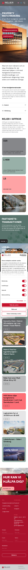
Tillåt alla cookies (14, 305)
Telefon (16, 537)
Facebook (16, 503)
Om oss (4, 508)
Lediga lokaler (5, 511)
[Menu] (24, 3)
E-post (3, 537)
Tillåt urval (14, 309)
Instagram (16, 508)
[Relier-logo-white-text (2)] (11, 3)
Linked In (16, 506)
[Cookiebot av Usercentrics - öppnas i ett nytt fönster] (20, 255)
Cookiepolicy (20, 566)
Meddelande (4, 545)
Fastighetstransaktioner (8, 503)
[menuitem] (24, 3)
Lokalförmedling (6, 506)
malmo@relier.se (18, 520)
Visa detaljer (20, 300)
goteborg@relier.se (19, 525)
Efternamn (17, 530)
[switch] (24, 286)
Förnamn (4, 530)
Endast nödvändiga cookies (14, 313)
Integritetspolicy (21, 568)
